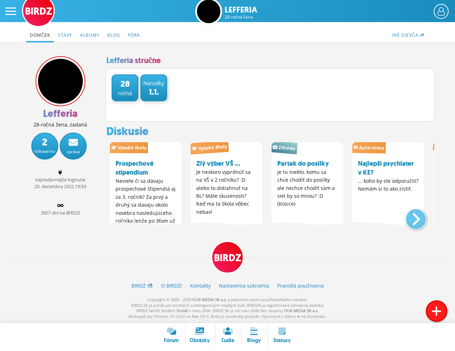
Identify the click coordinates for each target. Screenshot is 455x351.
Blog (113, 35)
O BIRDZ (171, 285)
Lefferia (241, 12)
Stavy (65, 35)
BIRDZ (227, 257)
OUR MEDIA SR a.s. (209, 299)
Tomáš (182, 310)
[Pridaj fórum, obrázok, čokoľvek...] (436, 311)
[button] (410, 216)
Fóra (134, 35)
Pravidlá (300, 285)
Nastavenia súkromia (244, 285)
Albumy (90, 35)
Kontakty (200, 285)
